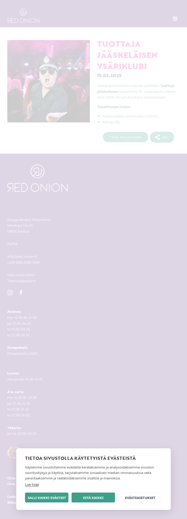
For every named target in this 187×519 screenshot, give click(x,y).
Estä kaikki (93, 497)
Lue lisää (32, 484)
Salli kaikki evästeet (47, 497)
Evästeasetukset (140, 497)
